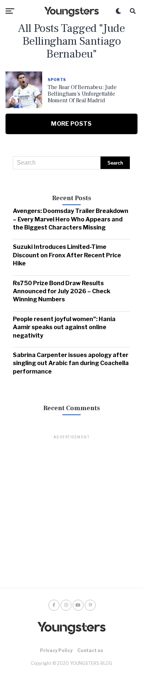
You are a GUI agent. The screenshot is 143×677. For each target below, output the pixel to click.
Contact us (90, 650)
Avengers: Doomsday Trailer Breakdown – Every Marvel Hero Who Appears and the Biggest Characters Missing (70, 219)
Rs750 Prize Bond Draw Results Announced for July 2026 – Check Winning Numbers (61, 291)
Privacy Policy (56, 650)
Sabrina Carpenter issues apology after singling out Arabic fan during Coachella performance (71, 363)
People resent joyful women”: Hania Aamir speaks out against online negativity (64, 327)
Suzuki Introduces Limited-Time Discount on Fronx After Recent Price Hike (67, 255)
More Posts (71, 123)
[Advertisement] (71, 511)
